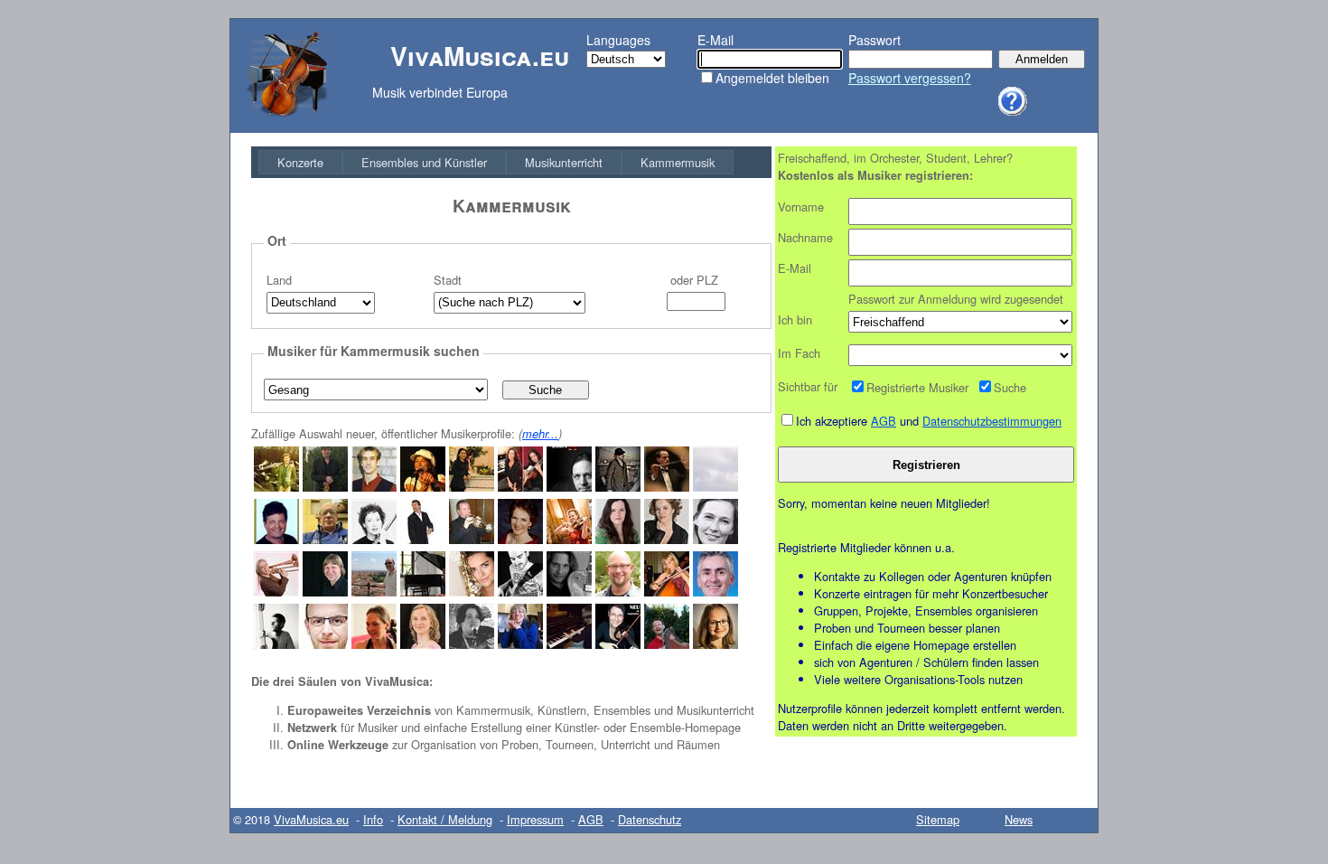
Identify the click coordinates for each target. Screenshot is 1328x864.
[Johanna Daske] (374, 539)
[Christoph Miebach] (520, 591)
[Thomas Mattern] (715, 591)
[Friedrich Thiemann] (422, 591)
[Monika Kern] (520, 644)
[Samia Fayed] (471, 591)
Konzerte (300, 162)
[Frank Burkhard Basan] (276, 644)
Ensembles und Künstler (424, 162)
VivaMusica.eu (311, 819)
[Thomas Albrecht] (325, 539)
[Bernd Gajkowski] (422, 539)
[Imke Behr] (422, 644)
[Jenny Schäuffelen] (618, 539)
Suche (1010, 387)
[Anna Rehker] (374, 644)
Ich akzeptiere (833, 420)
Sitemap (937, 819)
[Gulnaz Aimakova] (471, 486)
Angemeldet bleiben (772, 78)
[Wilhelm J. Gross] (276, 539)
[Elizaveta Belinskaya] (666, 591)
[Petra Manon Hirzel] (569, 539)
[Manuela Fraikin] (666, 539)
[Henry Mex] (325, 486)
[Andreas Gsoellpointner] (666, 644)
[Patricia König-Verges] (618, 644)
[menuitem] (300, 162)
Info (373, 819)
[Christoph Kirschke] (715, 486)
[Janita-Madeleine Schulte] (715, 644)
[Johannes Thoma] (374, 591)
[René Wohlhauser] (325, 591)
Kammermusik (678, 162)
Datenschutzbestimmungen (991, 420)
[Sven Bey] (569, 591)
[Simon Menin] (471, 539)
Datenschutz (649, 819)
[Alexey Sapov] (276, 486)
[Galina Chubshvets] (569, 644)
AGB (883, 420)
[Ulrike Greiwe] (276, 591)
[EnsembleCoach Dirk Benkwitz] (325, 644)
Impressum (535, 819)
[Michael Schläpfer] (666, 486)
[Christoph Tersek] (374, 486)
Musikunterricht (564, 162)
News (1019, 819)
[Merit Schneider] (715, 539)
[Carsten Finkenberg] (618, 591)
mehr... (540, 434)
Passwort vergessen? (909, 78)
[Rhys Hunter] (618, 486)
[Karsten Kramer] (569, 486)
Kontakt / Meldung (444, 819)
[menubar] (496, 162)
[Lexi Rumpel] (422, 486)
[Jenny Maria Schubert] (520, 486)
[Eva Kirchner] (520, 539)
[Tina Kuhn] (471, 644)
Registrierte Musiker (917, 387)
